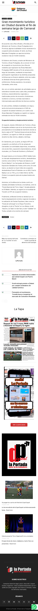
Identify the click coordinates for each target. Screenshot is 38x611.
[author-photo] (19, 258)
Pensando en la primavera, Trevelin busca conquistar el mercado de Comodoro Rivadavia (23, 294)
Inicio (3, 15)
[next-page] (6, 301)
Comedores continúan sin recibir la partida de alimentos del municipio (28, 240)
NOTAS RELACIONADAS (10, 270)
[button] (3, 2)
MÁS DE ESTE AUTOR (25, 270)
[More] (31, 38)
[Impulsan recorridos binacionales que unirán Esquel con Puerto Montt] (6, 277)
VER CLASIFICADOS (19, 425)
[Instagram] (9, 602)
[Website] (24, 602)
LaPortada (6, 31)
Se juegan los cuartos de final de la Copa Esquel (16, 502)
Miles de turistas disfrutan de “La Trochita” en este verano (10, 240)
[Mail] (14, 602)
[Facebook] (9, 38)
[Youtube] (34, 602)
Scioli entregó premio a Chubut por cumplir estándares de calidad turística (23, 286)
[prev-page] (3, 301)
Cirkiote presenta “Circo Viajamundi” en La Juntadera (17, 536)
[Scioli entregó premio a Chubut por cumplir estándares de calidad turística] (6, 285)
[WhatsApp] (22, 38)
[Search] (35, 2)
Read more (9, 510)
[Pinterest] (18, 38)
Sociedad (8, 15)
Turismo (15, 15)
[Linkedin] (26, 38)
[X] (14, 38)
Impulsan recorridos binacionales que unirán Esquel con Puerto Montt (23, 277)
